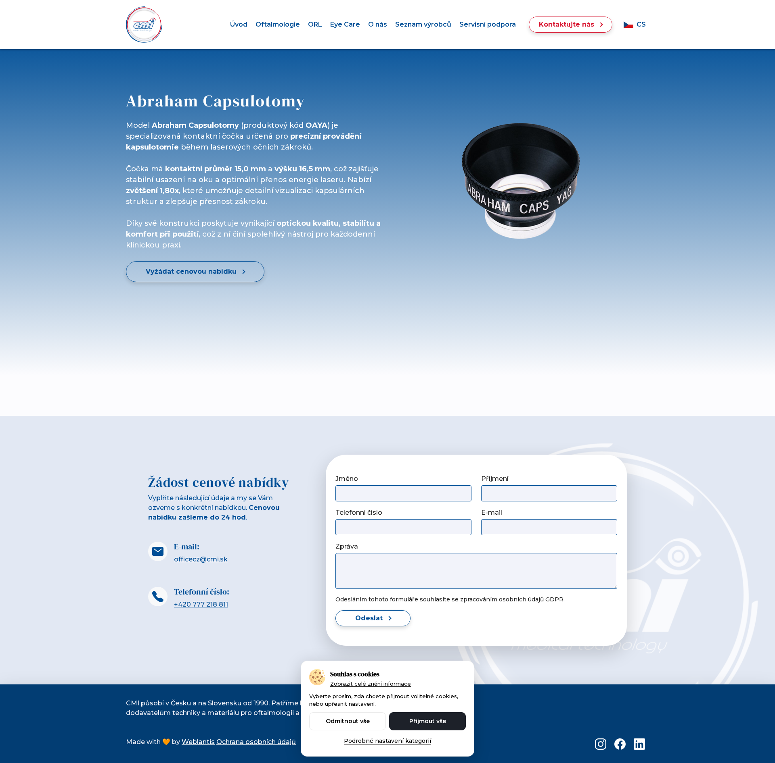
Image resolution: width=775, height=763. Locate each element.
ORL (315, 24)
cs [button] (641, 24)
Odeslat (369, 618)
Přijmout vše (427, 721)
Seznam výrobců (423, 24)
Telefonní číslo (358, 512)
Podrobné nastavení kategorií (387, 740)
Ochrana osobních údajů (256, 742)
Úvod (238, 24)
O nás (377, 24)
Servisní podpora (487, 24)
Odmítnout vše (348, 721)
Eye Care (345, 24)
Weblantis (198, 742)
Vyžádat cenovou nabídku (191, 271)
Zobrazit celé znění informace (370, 683)
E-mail (491, 512)
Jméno (346, 478)
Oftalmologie (278, 24)
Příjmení (495, 478)
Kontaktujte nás (566, 24)
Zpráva (346, 546)
